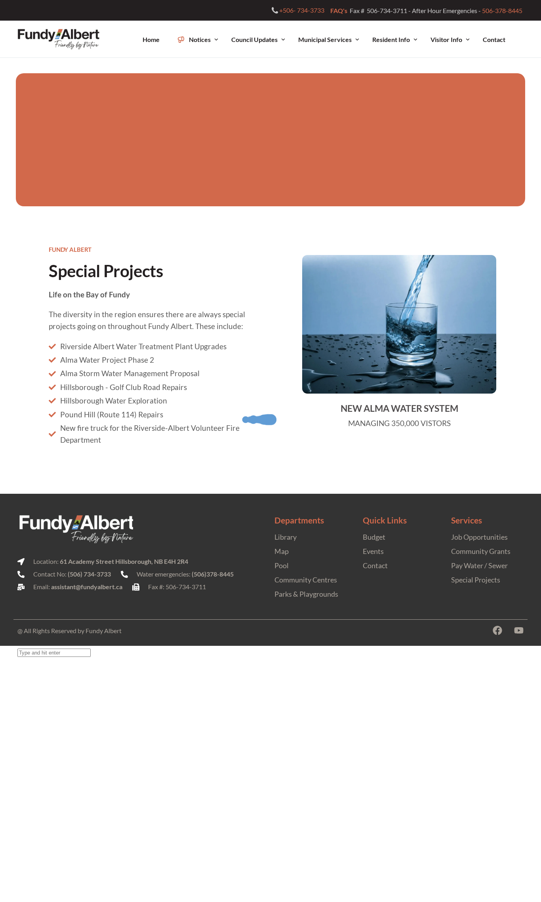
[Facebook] (497, 630)
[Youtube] (519, 630)
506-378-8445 (503, 10)
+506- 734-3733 (301, 10)
